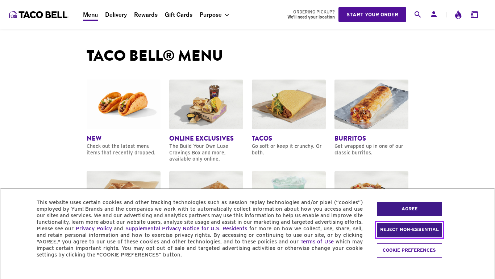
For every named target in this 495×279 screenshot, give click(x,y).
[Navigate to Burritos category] (371, 118)
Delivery (116, 14)
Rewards (146, 14)
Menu (90, 14)
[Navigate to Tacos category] (289, 118)
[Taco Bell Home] (39, 14)
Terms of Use (316, 241)
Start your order (372, 14)
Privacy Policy (94, 228)
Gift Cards (178, 14)
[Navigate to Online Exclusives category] (206, 121)
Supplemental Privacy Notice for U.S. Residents (186, 228)
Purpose (211, 14)
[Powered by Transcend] (12, 271)
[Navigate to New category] (124, 118)
